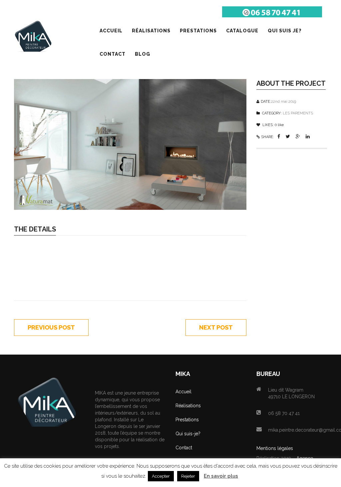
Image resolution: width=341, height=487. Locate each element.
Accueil (183, 391)
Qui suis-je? (187, 433)
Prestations (187, 419)
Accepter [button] (161, 476)
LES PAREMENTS (298, 113)
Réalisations (188, 405)
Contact (183, 447)
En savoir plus (221, 476)
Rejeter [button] (188, 476)
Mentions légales (274, 448)
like (279, 125)
